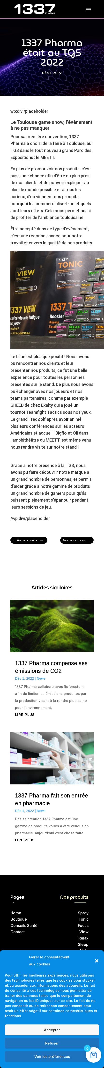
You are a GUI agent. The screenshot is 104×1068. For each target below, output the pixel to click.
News (41, 678)
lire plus (25, 715)
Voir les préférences (52, 1056)
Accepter (52, 1030)
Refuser (52, 1043)
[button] (96, 960)
